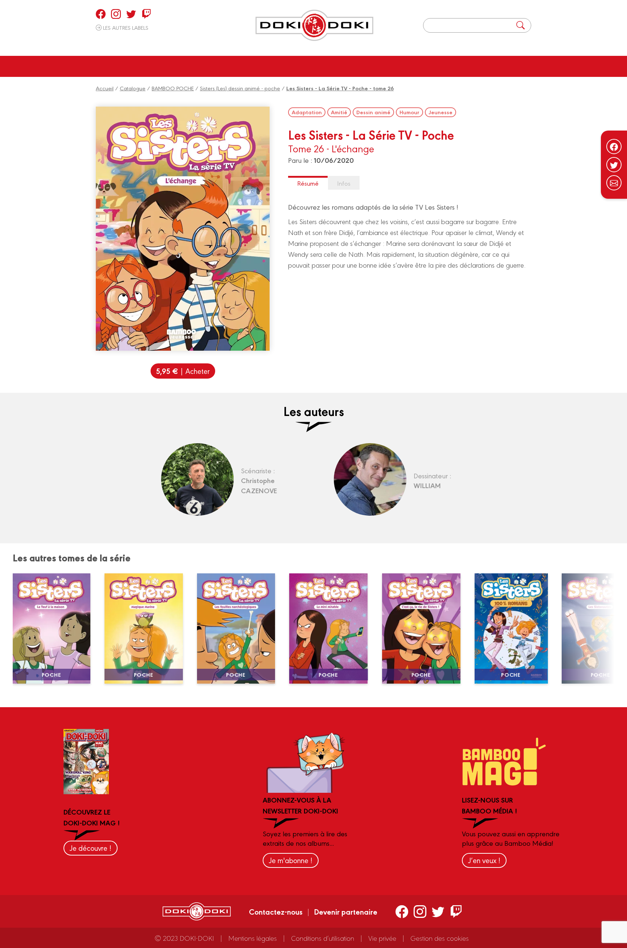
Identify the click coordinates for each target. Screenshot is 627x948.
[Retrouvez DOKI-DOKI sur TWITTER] (131, 13)
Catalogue (133, 88)
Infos (344, 183)
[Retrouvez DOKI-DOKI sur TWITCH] (146, 13)
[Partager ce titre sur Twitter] (614, 165)
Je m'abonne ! (290, 860)
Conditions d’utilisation (322, 938)
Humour (409, 112)
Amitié (339, 112)
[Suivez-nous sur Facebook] (614, 146)
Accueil (105, 88)
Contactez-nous (276, 911)
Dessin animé (373, 112)
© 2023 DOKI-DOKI (184, 938)
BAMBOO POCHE (173, 88)
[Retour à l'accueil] (314, 25)
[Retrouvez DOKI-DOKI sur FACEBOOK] (101, 13)
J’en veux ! (484, 860)
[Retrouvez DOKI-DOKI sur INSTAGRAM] (116, 13)
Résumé (308, 183)
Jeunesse (440, 112)
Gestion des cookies (439, 938)
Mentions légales (252, 938)
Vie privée (382, 938)
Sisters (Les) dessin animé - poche (240, 88)
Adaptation (307, 112)
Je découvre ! (90, 848)
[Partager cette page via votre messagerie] (614, 183)
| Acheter (183, 371)
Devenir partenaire (345, 911)
